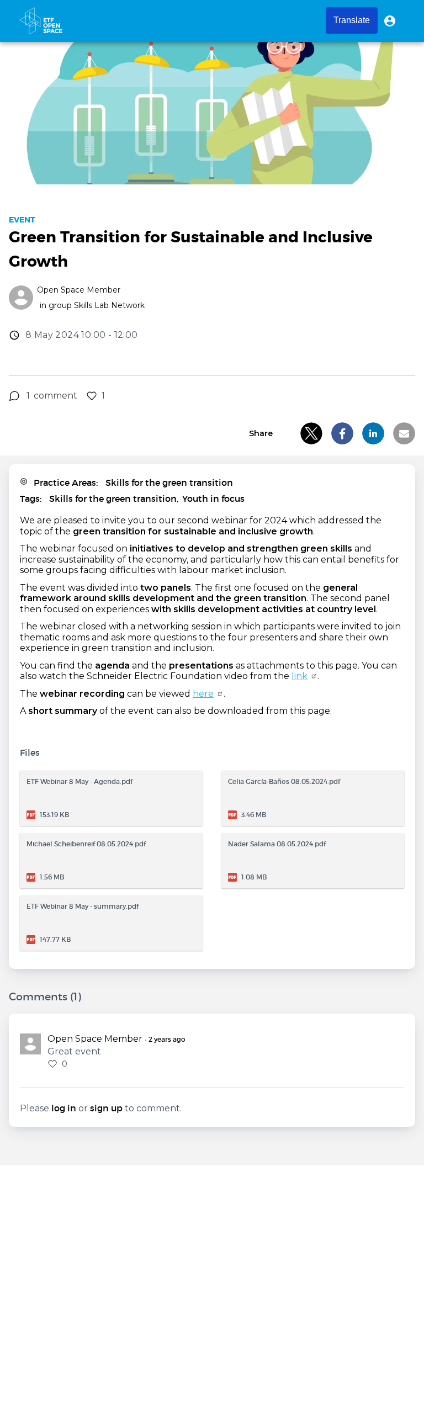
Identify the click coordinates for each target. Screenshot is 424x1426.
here (203, 693)
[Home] (40, 21)
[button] (390, 21)
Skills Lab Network (109, 305)
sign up (106, 1108)
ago (167, 1039)
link (300, 676)
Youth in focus (213, 498)
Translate (351, 20)
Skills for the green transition (169, 482)
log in (63, 1108)
